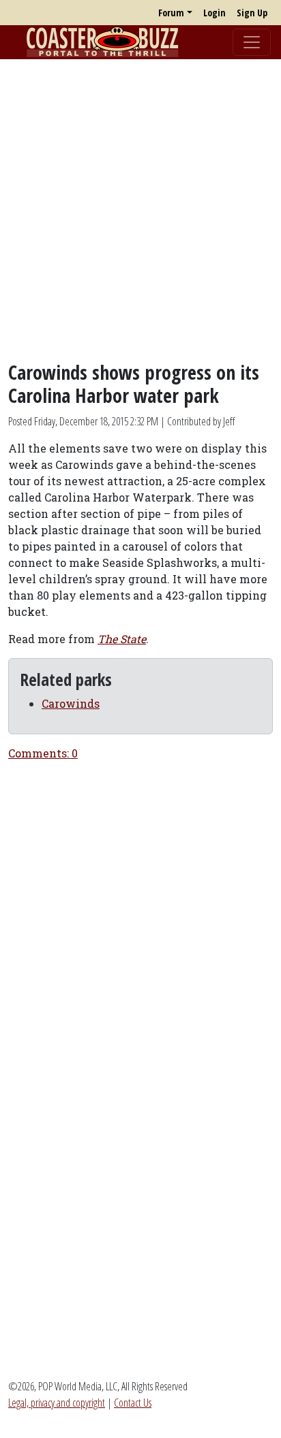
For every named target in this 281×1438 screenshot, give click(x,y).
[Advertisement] (140, 210)
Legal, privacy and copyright (56, 1402)
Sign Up (252, 12)
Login (214, 12)
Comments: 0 (43, 753)
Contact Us (132, 1402)
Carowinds (71, 703)
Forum (171, 12)
